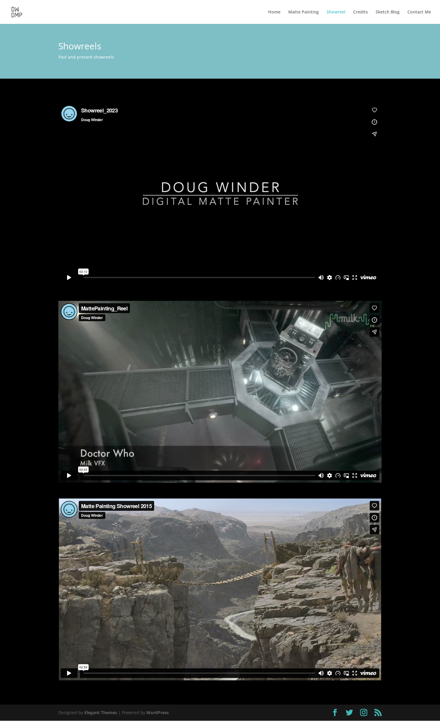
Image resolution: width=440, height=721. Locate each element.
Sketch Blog (388, 12)
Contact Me (419, 12)
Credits (360, 12)
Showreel (336, 12)
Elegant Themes (100, 712)
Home (274, 12)
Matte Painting (303, 12)
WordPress (157, 712)
